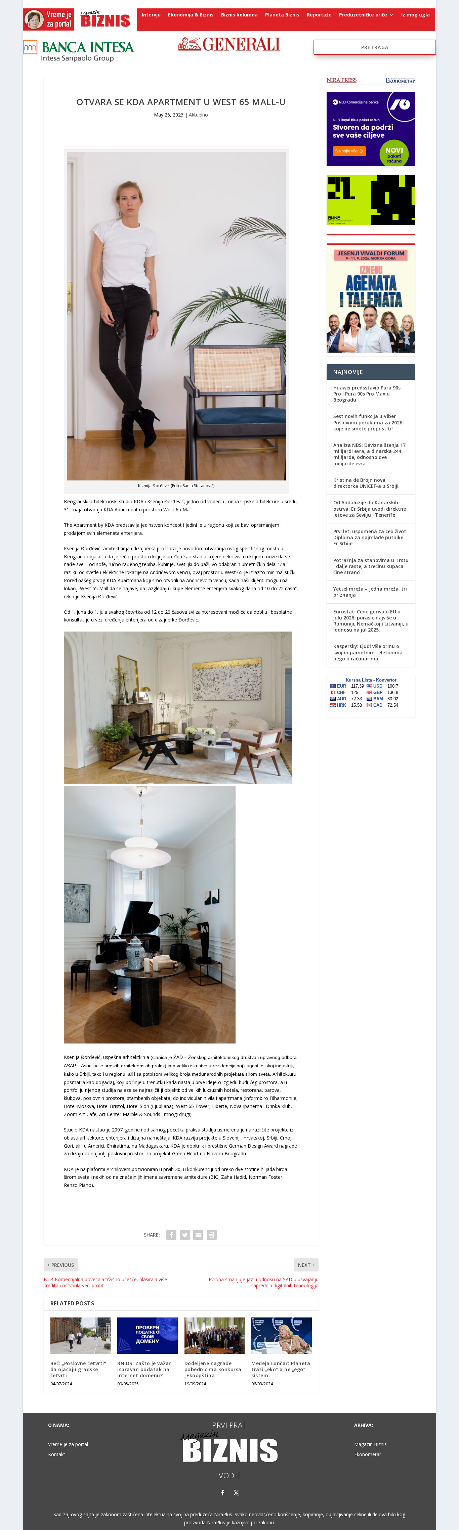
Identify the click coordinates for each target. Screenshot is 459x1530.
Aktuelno (198, 114)
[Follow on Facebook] (222, 1492)
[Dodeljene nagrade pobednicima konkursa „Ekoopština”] (214, 1335)
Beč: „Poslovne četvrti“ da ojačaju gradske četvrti (78, 1369)
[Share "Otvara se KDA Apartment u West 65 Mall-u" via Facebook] (171, 1235)
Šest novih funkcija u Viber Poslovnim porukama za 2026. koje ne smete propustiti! (368, 422)
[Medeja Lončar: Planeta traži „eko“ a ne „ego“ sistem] (281, 1335)
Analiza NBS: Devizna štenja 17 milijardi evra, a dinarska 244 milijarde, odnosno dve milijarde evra (369, 454)
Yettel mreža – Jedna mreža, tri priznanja (370, 592)
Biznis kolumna (239, 15)
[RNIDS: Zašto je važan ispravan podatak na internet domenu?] (147, 1335)
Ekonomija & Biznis (191, 15)
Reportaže (319, 15)
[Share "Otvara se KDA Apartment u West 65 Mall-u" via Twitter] (185, 1235)
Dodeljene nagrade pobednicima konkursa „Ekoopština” (213, 1369)
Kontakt (56, 1454)
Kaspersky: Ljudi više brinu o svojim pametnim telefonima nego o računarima (368, 652)
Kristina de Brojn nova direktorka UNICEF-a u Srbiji (366, 483)
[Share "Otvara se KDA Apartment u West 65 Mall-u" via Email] (198, 1235)
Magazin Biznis (370, 1444)
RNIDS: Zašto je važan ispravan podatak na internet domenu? (144, 1369)
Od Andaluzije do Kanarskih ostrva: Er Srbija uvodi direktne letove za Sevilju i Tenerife (369, 508)
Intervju (151, 15)
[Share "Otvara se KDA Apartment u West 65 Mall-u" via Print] (211, 1235)
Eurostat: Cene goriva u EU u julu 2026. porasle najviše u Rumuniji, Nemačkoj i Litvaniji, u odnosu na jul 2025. (371, 620)
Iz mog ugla (415, 15)
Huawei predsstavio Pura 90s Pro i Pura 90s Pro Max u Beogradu (367, 393)
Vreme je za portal (68, 1444)
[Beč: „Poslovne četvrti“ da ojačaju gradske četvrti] (80, 1335)
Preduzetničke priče (363, 15)
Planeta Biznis (282, 15)
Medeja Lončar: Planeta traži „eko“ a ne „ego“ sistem (280, 1369)
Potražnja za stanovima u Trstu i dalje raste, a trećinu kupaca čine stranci (371, 566)
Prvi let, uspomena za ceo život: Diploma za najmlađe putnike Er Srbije (370, 537)
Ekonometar (367, 1454)
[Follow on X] (236, 1492)
